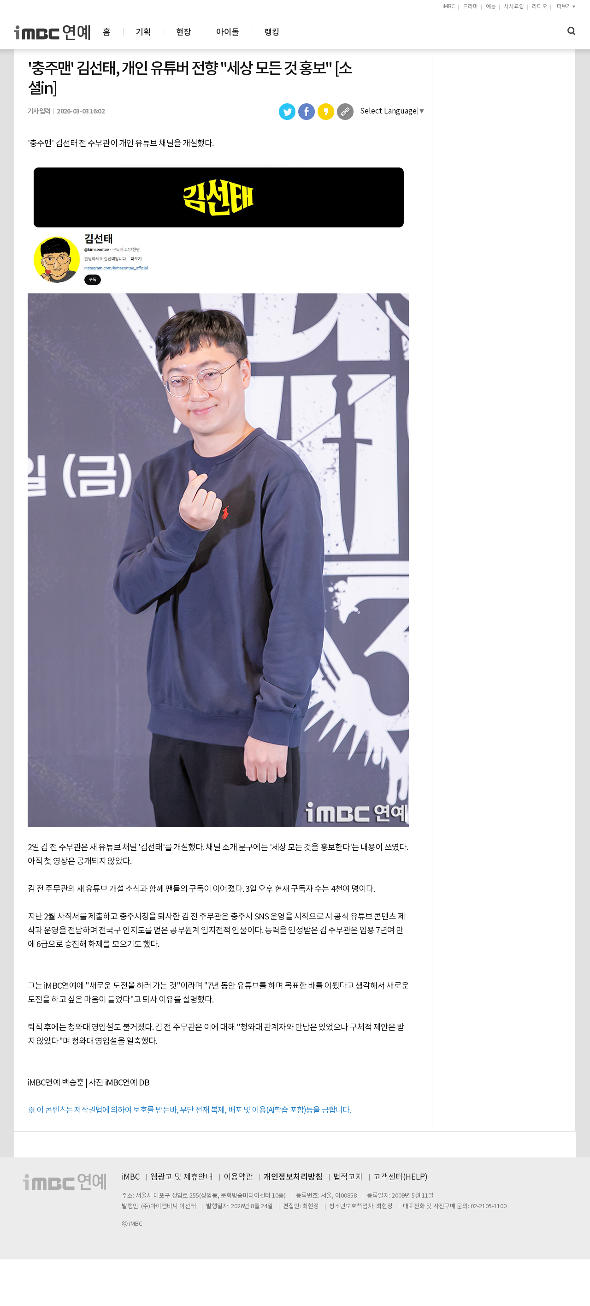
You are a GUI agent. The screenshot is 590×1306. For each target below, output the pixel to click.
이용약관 (238, 1177)
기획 (143, 32)
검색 (571, 31)
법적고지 (348, 1177)
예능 (491, 7)
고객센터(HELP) (400, 1177)
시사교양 (514, 7)
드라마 (470, 7)
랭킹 (271, 32)
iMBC (448, 7)
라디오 (539, 7)
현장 (183, 32)
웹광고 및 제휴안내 (181, 1177)
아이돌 (227, 32)
